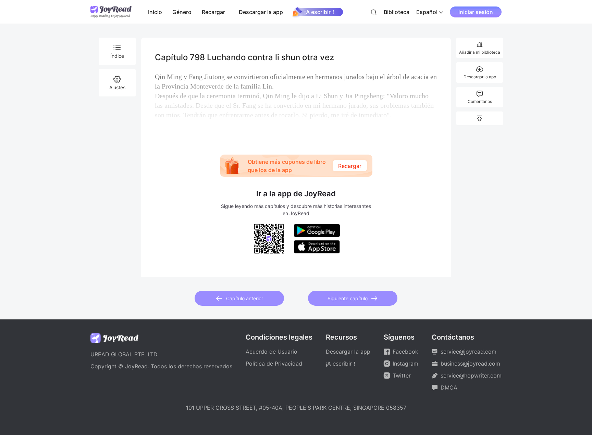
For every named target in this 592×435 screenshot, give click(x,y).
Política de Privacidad (274, 363)
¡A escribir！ (320, 12)
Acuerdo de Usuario (271, 351)
